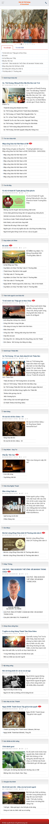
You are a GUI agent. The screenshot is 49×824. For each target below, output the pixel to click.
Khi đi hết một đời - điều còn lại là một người (19, 787)
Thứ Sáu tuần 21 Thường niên (14, 280)
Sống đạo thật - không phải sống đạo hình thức (20, 333)
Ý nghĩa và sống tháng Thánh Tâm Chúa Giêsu (19, 631)
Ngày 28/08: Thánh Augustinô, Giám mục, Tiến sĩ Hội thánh (23, 284)
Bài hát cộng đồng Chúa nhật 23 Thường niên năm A (21, 552)
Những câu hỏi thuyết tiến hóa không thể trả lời (19, 210)
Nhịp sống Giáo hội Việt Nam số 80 (15, 177)
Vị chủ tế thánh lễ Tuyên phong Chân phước (18, 191)
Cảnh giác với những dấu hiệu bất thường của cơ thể (22, 770)
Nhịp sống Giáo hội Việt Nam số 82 (15, 170)
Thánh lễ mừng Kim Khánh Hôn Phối (15, 108)
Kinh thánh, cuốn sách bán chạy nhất (16, 222)
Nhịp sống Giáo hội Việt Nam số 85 (15, 161)
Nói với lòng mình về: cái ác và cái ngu (16, 671)
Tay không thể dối (10, 477)
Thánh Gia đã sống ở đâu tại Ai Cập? (16, 225)
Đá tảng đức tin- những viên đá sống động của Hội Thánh (23, 339)
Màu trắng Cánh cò (9, 491)
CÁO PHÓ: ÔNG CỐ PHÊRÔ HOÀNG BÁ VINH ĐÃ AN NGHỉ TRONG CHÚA (23, 613)
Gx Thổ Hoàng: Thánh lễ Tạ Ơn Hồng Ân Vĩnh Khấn (20, 123)
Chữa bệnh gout (8, 746)
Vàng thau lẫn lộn (9, 438)
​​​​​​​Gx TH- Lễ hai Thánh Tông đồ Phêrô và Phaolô (19, 117)
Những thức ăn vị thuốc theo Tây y (15, 773)
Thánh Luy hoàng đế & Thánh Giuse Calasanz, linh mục (22, 729)
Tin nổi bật (7, 48)
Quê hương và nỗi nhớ (11, 516)
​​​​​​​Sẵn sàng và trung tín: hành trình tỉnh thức (18, 326)
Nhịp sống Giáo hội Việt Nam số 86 (15, 158)
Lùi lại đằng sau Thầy (10, 41)
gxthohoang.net (22, 823)
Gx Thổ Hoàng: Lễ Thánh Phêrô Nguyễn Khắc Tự (20, 114)
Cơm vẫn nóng (8, 474)
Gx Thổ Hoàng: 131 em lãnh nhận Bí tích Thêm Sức (21, 356)
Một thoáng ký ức (10, 396)
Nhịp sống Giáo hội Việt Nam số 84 (15, 164)
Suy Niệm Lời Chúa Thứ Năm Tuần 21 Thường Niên (20, 287)
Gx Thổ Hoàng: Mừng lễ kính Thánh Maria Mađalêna (21, 111)
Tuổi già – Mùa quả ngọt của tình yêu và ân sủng (20, 807)
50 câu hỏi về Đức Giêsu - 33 (13, 441)
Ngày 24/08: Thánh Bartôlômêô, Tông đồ (17, 732)
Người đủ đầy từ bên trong (13, 690)
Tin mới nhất (19, 47)
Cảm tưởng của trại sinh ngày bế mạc (16, 399)
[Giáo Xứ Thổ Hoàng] (24, 3)
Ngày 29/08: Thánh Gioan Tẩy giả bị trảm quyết (19, 707)
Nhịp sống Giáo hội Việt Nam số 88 (13, 66)
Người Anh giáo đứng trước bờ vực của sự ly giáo (20, 232)
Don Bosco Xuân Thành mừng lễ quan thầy (18, 219)
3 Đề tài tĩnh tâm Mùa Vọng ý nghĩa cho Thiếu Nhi (20, 390)
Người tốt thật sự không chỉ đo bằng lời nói (18, 693)
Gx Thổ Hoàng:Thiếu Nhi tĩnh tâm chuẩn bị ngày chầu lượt (23, 387)
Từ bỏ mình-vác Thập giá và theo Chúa (14, 53)
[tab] (7, 48)
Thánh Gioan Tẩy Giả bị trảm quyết (15, 271)
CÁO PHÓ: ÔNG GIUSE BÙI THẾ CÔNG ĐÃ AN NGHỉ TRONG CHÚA (22, 63)
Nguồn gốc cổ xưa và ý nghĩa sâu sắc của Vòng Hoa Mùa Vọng (25, 228)
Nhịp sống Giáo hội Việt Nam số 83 (15, 167)
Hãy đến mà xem (9, 336)
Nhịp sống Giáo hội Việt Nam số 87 (15, 155)
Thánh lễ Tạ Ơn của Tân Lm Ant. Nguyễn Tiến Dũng (20, 120)
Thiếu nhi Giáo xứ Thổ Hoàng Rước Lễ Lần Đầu (19, 381)
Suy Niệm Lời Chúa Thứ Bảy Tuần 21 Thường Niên (20, 268)
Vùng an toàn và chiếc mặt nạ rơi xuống (17, 810)
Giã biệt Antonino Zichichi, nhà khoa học (17, 216)
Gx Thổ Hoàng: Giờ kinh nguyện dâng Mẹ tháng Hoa (21, 130)
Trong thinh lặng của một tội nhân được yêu (18, 654)
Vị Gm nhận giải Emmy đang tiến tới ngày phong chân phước (24, 213)
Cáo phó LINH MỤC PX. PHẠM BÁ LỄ (16, 617)
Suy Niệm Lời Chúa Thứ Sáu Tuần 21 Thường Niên (20, 277)
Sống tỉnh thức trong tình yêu (14, 323)
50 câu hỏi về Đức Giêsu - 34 (12, 417)
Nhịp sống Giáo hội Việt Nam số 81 (15, 173)
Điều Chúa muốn (9, 329)
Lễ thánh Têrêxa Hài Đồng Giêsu (14, 403)
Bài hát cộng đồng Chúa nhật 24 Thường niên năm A (21, 533)
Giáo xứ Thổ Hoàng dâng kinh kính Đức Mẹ (18, 127)
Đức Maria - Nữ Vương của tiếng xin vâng (17, 342)
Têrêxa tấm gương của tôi (12, 393)
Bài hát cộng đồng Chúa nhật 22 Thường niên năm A (21, 555)
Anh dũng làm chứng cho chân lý (12, 69)
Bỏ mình (5, 55)
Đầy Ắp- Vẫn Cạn (7, 61)
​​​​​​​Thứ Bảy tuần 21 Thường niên (11, 71)
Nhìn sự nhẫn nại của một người (14, 657)
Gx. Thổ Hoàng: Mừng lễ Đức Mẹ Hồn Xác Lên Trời (21, 83)
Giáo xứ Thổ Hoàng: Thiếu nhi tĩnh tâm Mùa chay (20, 384)
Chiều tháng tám (9, 519)
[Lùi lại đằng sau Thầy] (24, 26)
